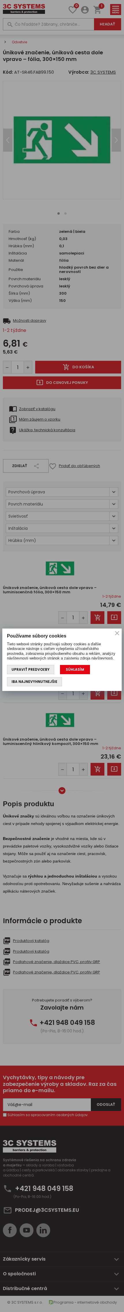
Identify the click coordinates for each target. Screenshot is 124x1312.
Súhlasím (75, 669)
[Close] (117, 633)
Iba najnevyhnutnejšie (34, 681)
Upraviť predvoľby (31, 669)
